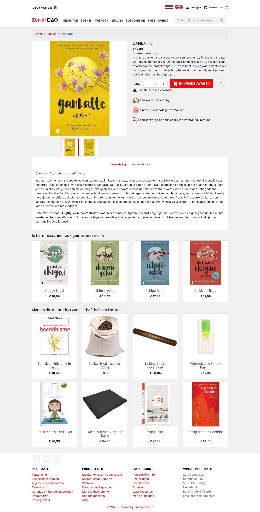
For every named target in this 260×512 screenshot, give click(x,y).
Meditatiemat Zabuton (97, 479)
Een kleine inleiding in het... (54, 365)
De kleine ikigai (205, 290)
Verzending (39, 474)
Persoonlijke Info (144, 474)
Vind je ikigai (54, 290)
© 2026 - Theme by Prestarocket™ (130, 507)
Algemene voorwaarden (48, 483)
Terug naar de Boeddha (206, 432)
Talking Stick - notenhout (155, 365)
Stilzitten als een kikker (54, 432)
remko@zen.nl (205, 496)
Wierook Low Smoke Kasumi (205, 365)
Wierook (87, 483)
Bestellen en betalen (45, 479)
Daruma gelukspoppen (97, 487)
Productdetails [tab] (141, 164)
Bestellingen (141, 479)
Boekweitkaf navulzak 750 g (105, 365)
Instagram (56, 459)
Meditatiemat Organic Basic (105, 434)
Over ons (38, 487)
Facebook (36, 459)
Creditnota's (141, 483)
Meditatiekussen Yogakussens (102, 474)
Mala (85, 500)
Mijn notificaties (143, 496)
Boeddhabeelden (93, 496)
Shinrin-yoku (104, 290)
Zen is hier (155, 432)
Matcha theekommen (96, 491)
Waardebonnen (143, 491)
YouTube (46, 459)
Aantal (137, 83)
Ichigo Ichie (155, 290)
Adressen (139, 487)
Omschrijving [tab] (117, 164)
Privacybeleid (41, 500)
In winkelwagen (191, 83)
